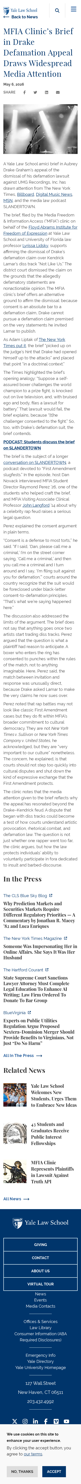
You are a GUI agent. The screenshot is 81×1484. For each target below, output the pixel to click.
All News (12, 1198)
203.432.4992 (40, 1401)
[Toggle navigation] (73, 9)
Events (40, 1300)
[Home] (21, 11)
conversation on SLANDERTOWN (34, 462)
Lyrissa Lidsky (35, 245)
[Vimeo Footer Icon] (56, 1422)
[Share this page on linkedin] (46, 92)
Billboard (25, 194)
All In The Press (18, 1055)
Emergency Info (41, 1355)
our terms (33, 1454)
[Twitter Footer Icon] (15, 1422)
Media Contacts (40, 1306)
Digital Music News (54, 194)
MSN (8, 200)
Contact (40, 1258)
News (40, 1294)
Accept (54, 1472)
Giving (40, 1245)
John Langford (36, 505)
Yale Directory (40, 1361)
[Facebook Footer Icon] (46, 1422)
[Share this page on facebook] (24, 92)
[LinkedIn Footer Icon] (35, 1422)
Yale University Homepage (40, 1367)
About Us (40, 1271)
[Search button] (57, 15)
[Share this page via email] (58, 92)
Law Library (41, 1327)
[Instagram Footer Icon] (25, 1422)
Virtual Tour (40, 1284)
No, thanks (22, 1472)
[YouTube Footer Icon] (66, 1422)
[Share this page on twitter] (35, 92)
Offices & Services (41, 1321)
